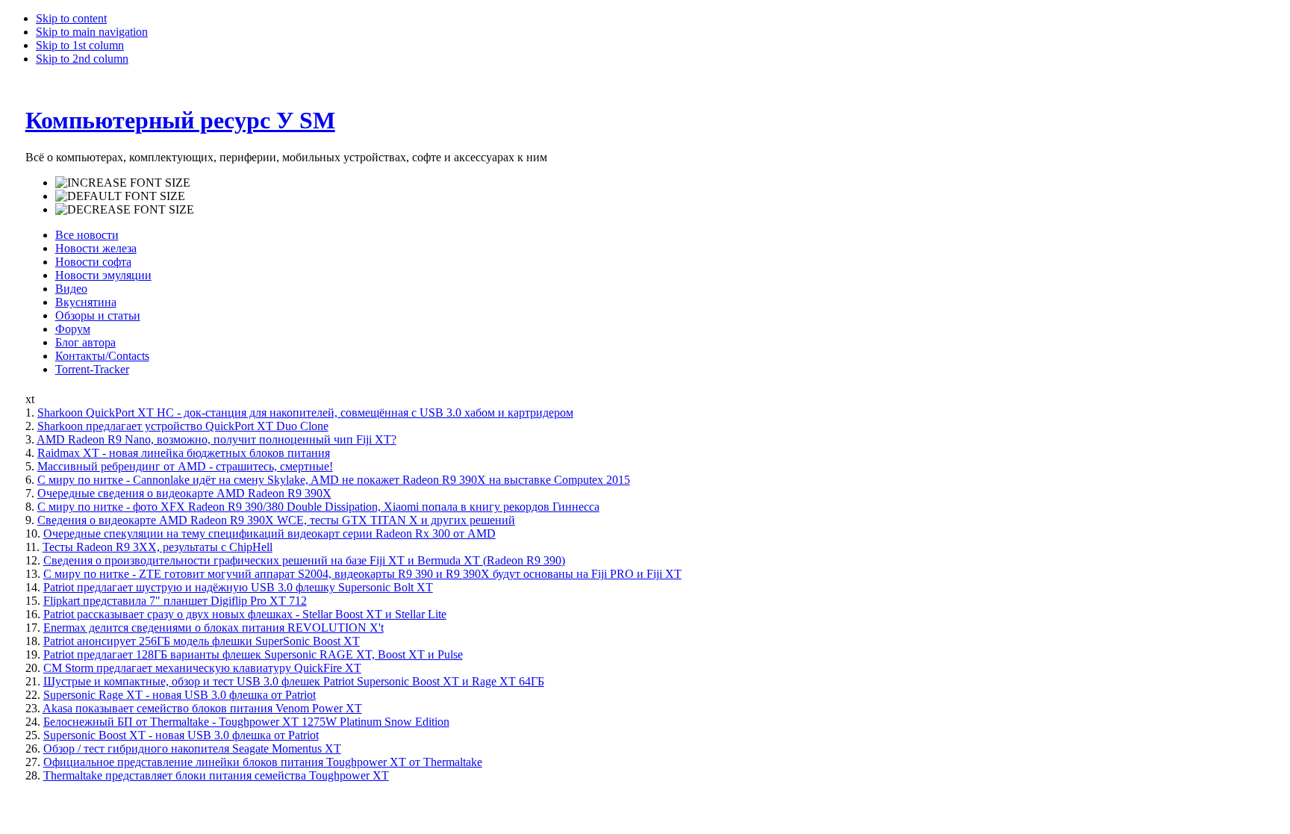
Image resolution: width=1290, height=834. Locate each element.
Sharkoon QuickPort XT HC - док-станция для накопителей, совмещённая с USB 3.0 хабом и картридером (305, 412)
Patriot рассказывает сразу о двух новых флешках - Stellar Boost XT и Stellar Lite (244, 614)
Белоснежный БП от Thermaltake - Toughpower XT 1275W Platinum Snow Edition (246, 721)
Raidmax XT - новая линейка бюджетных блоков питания (183, 452)
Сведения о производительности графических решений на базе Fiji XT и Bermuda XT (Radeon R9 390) (304, 560)
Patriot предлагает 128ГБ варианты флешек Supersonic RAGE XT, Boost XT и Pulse (253, 654)
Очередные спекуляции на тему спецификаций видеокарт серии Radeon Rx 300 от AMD (269, 533)
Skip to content (71, 18)
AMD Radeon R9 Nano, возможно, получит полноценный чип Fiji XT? (216, 439)
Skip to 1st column (80, 45)
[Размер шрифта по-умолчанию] (120, 196)
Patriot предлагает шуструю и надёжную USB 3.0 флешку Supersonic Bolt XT (238, 587)
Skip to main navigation (92, 31)
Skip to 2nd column (82, 58)
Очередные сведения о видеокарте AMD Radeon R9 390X (184, 493)
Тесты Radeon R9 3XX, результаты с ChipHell (157, 547)
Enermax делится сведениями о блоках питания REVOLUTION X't (213, 627)
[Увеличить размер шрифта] (122, 183)
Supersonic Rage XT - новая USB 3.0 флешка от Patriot (179, 694)
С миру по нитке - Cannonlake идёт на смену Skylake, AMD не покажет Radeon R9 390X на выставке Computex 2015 (333, 479)
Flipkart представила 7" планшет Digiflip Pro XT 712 (175, 600)
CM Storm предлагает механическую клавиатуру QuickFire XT (202, 668)
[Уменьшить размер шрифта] (124, 210)
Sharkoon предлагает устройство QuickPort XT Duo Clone (182, 426)
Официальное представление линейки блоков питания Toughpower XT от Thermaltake (262, 762)
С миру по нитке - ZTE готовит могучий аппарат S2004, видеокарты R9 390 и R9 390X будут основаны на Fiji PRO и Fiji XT (362, 573)
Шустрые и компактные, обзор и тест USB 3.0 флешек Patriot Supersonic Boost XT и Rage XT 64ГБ (293, 681)
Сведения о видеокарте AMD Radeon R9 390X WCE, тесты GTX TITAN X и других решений (276, 520)
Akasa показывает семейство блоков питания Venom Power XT (202, 708)
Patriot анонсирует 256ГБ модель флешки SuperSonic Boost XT (201, 641)
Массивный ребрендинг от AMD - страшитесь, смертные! (185, 466)
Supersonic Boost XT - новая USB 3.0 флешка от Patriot (181, 735)
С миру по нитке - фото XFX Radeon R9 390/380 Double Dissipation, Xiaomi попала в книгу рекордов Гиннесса (318, 506)
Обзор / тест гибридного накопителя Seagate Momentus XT (192, 748)
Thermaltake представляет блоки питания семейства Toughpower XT (216, 775)
